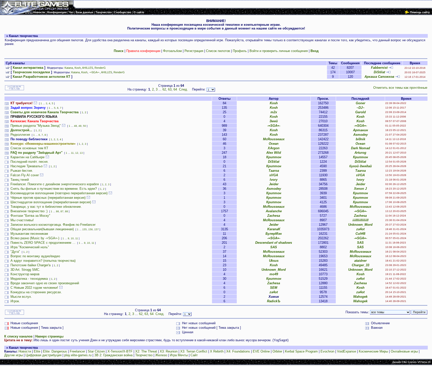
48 (75, 125)
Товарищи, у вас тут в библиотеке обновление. (46, 206)
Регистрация (193, 51)
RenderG (100, 67)
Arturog (360, 152)
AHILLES (87, 67)
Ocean (273, 144)
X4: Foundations (238, 351)
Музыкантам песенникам (29, 234)
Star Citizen (96, 351)
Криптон (273, 157)
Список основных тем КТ (29, 148)
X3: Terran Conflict (193, 351)
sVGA (273, 175)
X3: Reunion (169, 351)
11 (72, 153)
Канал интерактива (28, 68)
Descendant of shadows (273, 242)
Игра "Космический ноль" (29, 247)
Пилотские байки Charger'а (30, 265)
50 (84, 125)
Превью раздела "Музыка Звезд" (35, 126)
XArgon (274, 148)
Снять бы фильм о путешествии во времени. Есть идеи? (53, 188)
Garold (360, 112)
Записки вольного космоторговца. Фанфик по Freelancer (53, 224)
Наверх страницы (49, 336)
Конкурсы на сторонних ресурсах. (36, 292)
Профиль (240, 51)
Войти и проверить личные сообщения (279, 51)
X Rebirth (217, 351)
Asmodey (360, 134)
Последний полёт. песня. (29, 162)
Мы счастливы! (22, 220)
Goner (360, 103)
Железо (161, 355)
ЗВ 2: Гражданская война (113, 355)
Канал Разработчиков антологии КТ (41, 76)
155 (84, 229)
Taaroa (273, 170)
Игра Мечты (179, 355)
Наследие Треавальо (26, 166)
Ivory (274, 180)
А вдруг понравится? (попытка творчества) (43, 260)
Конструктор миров (25, 274)
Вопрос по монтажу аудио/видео (35, 256)
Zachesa (273, 216)
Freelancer (77, 351)
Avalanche (274, 211)
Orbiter (277, 351)
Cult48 (360, 234)
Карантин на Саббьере (27, 157)
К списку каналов (18, 336)
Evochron (327, 351)
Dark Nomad (360, 148)
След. (183, 89)
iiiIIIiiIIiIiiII (360, 220)
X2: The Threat (146, 351)
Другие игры (13, 355)
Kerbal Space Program (301, 351)
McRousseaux (273, 139)
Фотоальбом (172, 51)
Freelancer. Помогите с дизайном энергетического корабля (54, 184)
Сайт (194, 355)
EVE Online (261, 351)
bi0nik (360, 139)
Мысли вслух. (21, 296)
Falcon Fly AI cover (24, 175)
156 (90, 229)
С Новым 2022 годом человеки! (34, 288)
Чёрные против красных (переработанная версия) (48, 198)
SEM (273, 288)
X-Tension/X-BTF (120, 351)
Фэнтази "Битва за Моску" (30, 216)
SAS (360, 242)
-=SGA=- (94, 72)
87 (62, 211)
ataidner (360, 260)
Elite (37, 351)
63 (170, 89)
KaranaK (273, 229)
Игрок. (15, 301)
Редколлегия (20, 134)
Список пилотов (218, 51)
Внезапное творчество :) (29, 211)
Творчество (143, 355)
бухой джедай (360, 166)
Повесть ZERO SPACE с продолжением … (43, 242)
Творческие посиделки (31, 72)
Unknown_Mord (360, 224)
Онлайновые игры (404, 351)
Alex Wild (273, 152)
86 (57, 211)
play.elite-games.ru (78, 355)
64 (175, 89)
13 (81, 153)
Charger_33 (360, 265)
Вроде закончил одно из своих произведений (44, 283)
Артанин (360, 130)
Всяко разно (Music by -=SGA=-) (34, 238)
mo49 (274, 274)
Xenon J (360, 188)
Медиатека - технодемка (29, 278)
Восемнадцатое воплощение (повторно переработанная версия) (59, 193)
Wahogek (360, 296)
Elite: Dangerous (55, 351)
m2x (273, 112)
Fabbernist (379, 68)
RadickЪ (273, 301)
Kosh (77, 67)
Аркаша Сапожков (379, 76)
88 (66, 211)
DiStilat (379, 72)
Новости (24, 351)
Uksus (273, 260)
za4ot (360, 229)
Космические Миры (373, 351)
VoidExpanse (346, 351)
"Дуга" (15, 252)
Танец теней (19, 180)
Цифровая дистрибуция (44, 355)
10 (72, 238)
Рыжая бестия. (21, 170)
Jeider (273, 184)
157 (96, 229)
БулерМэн (274, 234)
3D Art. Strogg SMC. (25, 270)
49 (80, 125)
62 (164, 89)
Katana (68, 67)
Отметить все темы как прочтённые (400, 88)
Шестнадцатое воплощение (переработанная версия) (50, 202)
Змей (274, 121)
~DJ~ (360, 108)
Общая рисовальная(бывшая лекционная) (42, 229)
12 (76, 153)
